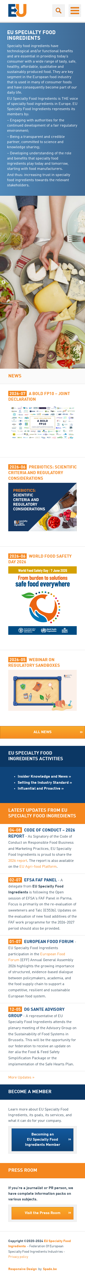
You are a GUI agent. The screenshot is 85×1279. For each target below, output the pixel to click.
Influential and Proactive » (41, 789)
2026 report (17, 861)
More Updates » (21, 1077)
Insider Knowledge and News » (44, 777)
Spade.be (50, 1269)
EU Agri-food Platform (38, 867)
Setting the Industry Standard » (45, 783)
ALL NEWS (58, 732)
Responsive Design (22, 1269)
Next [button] (81, 282)
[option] (42, 282)
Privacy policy (18, 1257)
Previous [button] (3, 282)
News (14, 376)
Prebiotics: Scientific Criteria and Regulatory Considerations (42, 473)
